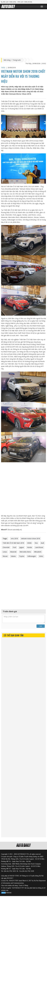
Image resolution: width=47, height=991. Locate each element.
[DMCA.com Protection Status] (6, 892)
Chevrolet (6, 547)
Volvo (41, 556)
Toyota (21, 556)
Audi (42, 543)
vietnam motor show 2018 (30, 538)
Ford (14, 547)
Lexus (5, 552)
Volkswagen (31, 556)
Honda (29, 547)
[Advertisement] (23, 33)
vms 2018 (14, 538)
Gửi (40, 626)
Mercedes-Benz (25, 552)
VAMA (29, 543)
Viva (36, 543)
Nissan (5, 556)
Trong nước (17, 60)
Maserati (13, 552)
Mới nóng (7, 60)
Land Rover (39, 547)
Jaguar (21, 547)
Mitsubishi (37, 552)
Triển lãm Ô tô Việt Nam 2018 (13, 543)
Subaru (13, 556)
